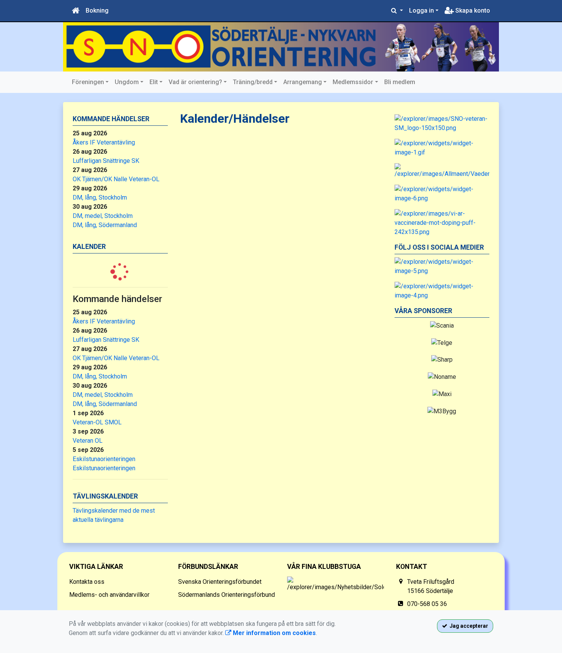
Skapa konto (472, 10)
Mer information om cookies (273, 633)
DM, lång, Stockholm (100, 197)
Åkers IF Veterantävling (104, 142)
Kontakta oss (86, 581)
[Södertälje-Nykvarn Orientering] (281, 46)
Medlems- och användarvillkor (109, 594)
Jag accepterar (467, 626)
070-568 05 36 (427, 604)
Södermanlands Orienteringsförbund (226, 594)
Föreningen (88, 82)
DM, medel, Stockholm (103, 215)
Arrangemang (302, 82)
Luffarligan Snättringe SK (106, 160)
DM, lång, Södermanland (105, 225)
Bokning (97, 10)
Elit (153, 82)
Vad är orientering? (195, 82)
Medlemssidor (353, 82)
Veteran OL (87, 440)
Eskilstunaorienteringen (104, 459)
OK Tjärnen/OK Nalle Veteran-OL (116, 179)
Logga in (421, 10)
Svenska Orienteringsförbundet (220, 581)
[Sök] (397, 10)
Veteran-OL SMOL (97, 422)
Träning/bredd (253, 82)
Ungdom (127, 82)
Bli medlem (399, 82)
